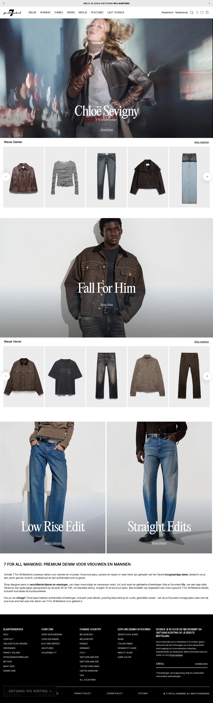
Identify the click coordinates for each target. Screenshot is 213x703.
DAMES (59, 12)
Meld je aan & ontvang (107, 3)
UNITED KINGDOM (89, 671)
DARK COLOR (124, 657)
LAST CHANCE (115, 12)
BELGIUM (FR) (86, 639)
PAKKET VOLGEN (11, 652)
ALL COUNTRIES (88, 680)
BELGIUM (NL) (86, 634)
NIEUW (32, 12)
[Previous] (3, 3)
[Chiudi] (50, 691)
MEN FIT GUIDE (125, 652)
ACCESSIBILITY (48, 652)
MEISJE (83, 12)
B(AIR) (121, 639)
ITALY (82, 652)
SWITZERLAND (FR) (89, 657)
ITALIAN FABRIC (125, 643)
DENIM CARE (9, 671)
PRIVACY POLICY (82, 693)
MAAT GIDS (8, 666)
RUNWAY (45, 12)
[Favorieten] (202, 12)
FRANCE (84, 643)
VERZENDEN (9, 648)
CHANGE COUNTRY (91, 629)
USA (82, 675)
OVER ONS (47, 629)
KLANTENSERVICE (13, 629)
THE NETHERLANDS (89, 666)
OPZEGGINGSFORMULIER (15, 657)
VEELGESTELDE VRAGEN (15, 643)
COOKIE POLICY (114, 693)
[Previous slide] (6, 176)
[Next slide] (207, 176)
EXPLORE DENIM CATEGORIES (134, 629)
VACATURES (47, 648)
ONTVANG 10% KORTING (28, 691)
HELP (5, 634)
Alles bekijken (201, 142)
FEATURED (97, 12)
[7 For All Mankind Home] (12, 13)
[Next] (209, 3)
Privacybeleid (176, 655)
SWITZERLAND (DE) (89, 661)
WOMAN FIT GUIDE (127, 648)
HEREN (71, 12)
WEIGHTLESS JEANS (128, 634)
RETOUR (7, 661)
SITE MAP (143, 693)
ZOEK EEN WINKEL (50, 639)
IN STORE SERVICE (50, 643)
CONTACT (8, 639)
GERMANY (85, 648)
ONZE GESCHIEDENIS (51, 634)
